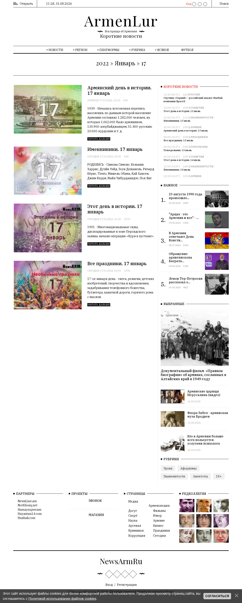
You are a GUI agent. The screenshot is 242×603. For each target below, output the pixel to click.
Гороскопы (199, 146)
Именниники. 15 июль (177, 120)
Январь (125, 63)
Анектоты (200, 476)
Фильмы (158, 511)
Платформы (109, 50)
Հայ (188, 3)
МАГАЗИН (96, 515)
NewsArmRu (121, 561)
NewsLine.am (26, 501)
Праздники (199, 137)
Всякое (163, 50)
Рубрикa (138, 50)
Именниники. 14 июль (177, 169)
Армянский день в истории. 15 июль (186, 130)
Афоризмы (188, 468)
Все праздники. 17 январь (117, 263)
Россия (194, 94)
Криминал (135, 530)
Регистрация (127, 585)
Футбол (187, 50)
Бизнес (157, 525)
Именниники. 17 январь (115, 149)
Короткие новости (121, 36)
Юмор (156, 515)
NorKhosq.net (26, 505)
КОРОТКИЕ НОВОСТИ (181, 87)
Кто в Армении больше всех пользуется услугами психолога (205, 439)
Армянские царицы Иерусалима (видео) (203, 393)
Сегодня (93, 156)
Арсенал (133, 525)
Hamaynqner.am (28, 509)
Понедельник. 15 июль (178, 150)
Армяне (93, 100)
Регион (81, 50)
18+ (219, 476)
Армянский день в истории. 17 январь (119, 90)
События (197, 107)
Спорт (131, 515)
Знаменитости (202, 117)
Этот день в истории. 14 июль (182, 160)
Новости (56, 50)
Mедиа (132, 501)
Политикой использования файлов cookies (62, 599)
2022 (102, 63)
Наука (131, 520)
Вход (109, 585)
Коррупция (135, 535)
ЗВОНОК (95, 501)
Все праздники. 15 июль (178, 140)
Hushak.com (25, 518)
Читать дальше (99, 139)
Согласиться (217, 596)
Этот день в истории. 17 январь (114, 209)
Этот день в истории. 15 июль (182, 111)
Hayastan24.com (29, 514)
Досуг (131, 511)
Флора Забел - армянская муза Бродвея (207, 414)
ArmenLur (121, 20)
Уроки (168, 468)
